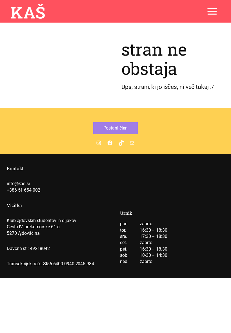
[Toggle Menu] (212, 11)
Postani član (115, 128)
